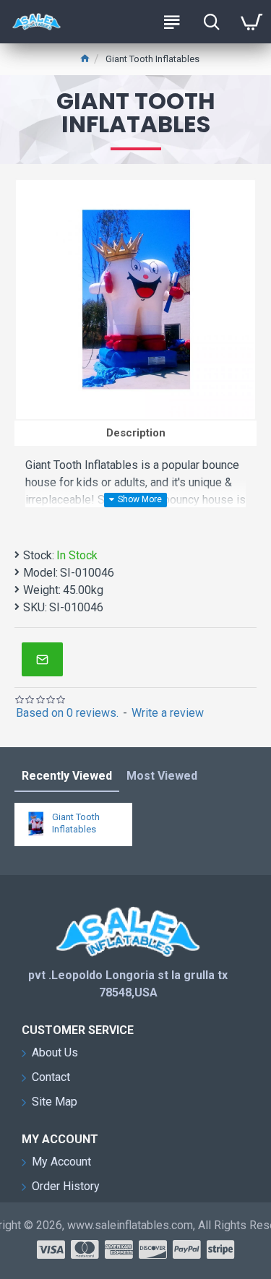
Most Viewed (161, 776)
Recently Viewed (67, 776)
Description (135, 432)
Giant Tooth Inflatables (76, 823)
